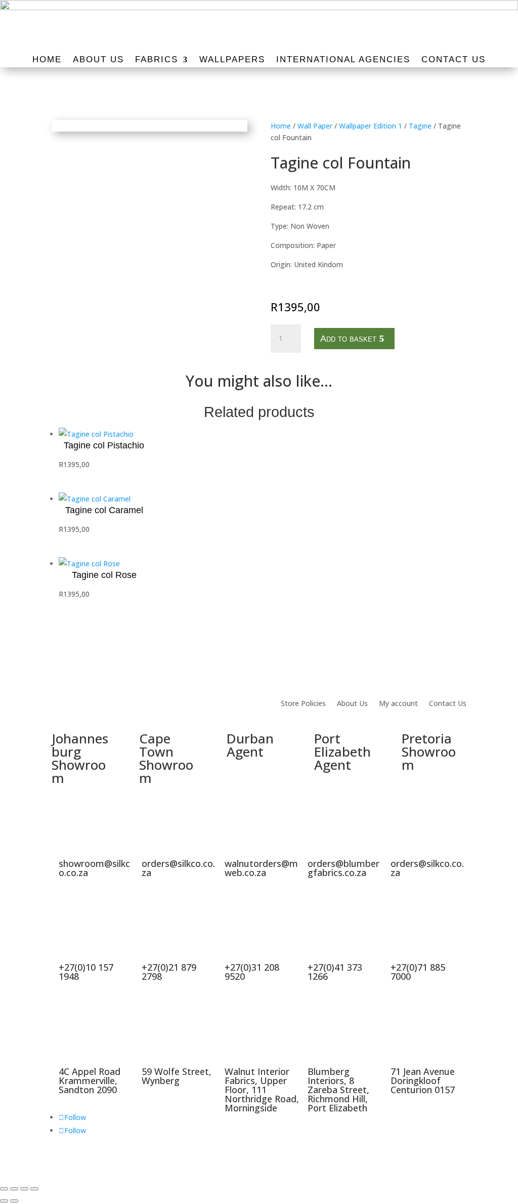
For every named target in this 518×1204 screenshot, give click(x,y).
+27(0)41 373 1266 (335, 971)
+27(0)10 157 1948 (86, 971)
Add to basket (348, 339)
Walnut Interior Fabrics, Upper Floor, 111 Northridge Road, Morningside (262, 1089)
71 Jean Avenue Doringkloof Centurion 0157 (423, 1080)
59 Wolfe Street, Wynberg (176, 1076)
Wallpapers (232, 60)
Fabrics (156, 60)
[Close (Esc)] (34, 1188)
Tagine (420, 126)
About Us (98, 60)
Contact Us (453, 60)
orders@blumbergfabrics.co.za (343, 868)
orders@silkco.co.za (178, 868)
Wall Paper (314, 126)
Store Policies (303, 704)
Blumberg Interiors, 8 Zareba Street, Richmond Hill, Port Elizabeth (338, 1089)
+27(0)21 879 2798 (169, 971)
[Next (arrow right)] (14, 1200)
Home (47, 60)
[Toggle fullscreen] (14, 1188)
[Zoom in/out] (4, 1188)
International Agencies (343, 60)
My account (398, 704)
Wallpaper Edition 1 (370, 126)
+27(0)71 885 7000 (418, 971)
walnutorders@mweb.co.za (261, 868)
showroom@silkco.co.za (94, 868)
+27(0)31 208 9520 (252, 971)
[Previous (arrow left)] (4, 1200)
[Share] (24, 1188)
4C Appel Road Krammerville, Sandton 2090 (89, 1080)
